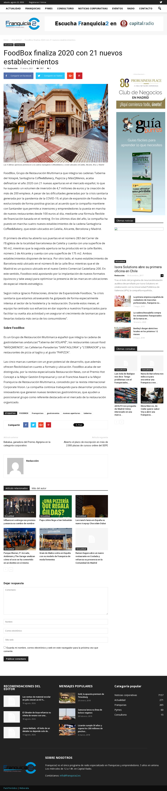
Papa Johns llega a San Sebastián (55, 520)
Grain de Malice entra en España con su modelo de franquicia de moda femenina (55, 556)
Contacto (145, 8)
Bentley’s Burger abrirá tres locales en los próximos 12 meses (145, 331)
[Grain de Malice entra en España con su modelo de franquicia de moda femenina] (55, 539)
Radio (131, 8)
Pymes (49, 8)
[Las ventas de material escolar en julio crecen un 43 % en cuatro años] (12, 701)
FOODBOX (23, 413)
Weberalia (24, 788)
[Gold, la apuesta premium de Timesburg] (67, 698)
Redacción (13, 68)
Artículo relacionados (17, 488)
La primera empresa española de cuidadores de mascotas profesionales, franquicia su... (148, 300)
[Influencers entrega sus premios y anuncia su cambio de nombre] (20, 506)
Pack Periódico (10, 788)
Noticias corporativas (125, 695)
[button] (159, 8)
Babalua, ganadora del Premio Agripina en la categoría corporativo (27, 444)
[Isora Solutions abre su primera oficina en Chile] (138, 245)
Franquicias (32, 8)
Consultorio (65, 8)
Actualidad (13, 8)
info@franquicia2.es (70, 775)
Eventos (117, 8)
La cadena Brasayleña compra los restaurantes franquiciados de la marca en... (147, 316)
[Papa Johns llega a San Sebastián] (55, 506)
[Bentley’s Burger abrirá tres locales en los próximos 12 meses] (122, 332)
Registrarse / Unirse (37, 2)
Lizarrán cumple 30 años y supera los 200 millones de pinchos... (90, 728)
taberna (87, 413)
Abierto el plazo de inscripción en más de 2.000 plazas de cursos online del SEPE (86, 444)
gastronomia (53, 413)
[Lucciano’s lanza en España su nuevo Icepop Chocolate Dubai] (92, 506)
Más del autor (39, 488)
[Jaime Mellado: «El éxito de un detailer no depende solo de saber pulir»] (12, 732)
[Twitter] (161, 2)
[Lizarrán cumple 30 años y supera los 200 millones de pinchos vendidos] (67, 729)
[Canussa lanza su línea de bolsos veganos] (67, 714)
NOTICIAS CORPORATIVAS (93, 8)
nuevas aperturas (71, 413)
